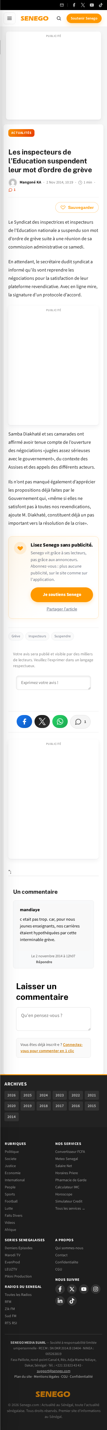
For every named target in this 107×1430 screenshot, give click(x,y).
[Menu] (9, 18)
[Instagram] (95, 1289)
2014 (11, 1116)
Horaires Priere (66, 1173)
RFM (8, 1301)
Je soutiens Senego (62, 595)
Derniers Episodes (18, 1248)
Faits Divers (13, 1215)
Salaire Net (63, 1166)
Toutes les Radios (18, 1294)
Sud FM (10, 1316)
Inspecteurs (37, 636)
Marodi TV (12, 1255)
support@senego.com (53, 1371)
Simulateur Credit (68, 1201)
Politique (12, 1151)
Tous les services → (70, 1208)
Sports (10, 1194)
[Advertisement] (53, 77)
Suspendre (62, 636)
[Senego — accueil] (35, 18)
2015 (92, 1106)
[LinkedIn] (60, 1301)
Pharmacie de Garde (70, 1180)
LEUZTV (11, 1269)
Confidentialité (81, 1376)
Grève (16, 636)
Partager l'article (62, 609)
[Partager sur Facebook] (24, 721)
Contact (61, 1255)
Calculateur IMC (67, 1187)
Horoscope (63, 1194)
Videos (10, 1222)
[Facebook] (74, 5)
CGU (58, 1269)
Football (11, 1201)
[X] (72, 1289)
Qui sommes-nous (69, 1248)
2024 (44, 1095)
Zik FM (10, 1309)
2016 (76, 1106)
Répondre (44, 962)
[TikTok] (100, 5)
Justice (10, 1166)
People (10, 1187)
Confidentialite (66, 1262)
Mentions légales (46, 1376)
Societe (10, 1158)
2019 (27, 1106)
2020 (11, 1106)
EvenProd (12, 1262)
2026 (11, 1095)
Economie (13, 1173)
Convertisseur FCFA (70, 1151)
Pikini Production (18, 1276)
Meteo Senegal (66, 1158)
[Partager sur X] (42, 721)
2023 (60, 1095)
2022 (76, 1095)
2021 (92, 1095)
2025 (27, 1095)
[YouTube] (92, 5)
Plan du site (23, 1376)
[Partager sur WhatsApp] (60, 721)
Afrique (10, 1229)
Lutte (9, 1208)
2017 (60, 1106)
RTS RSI (11, 1323)
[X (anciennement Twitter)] (83, 5)
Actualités (21, 133)
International (15, 1180)
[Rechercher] (59, 18)
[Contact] (61, 5)
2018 (44, 1106)
